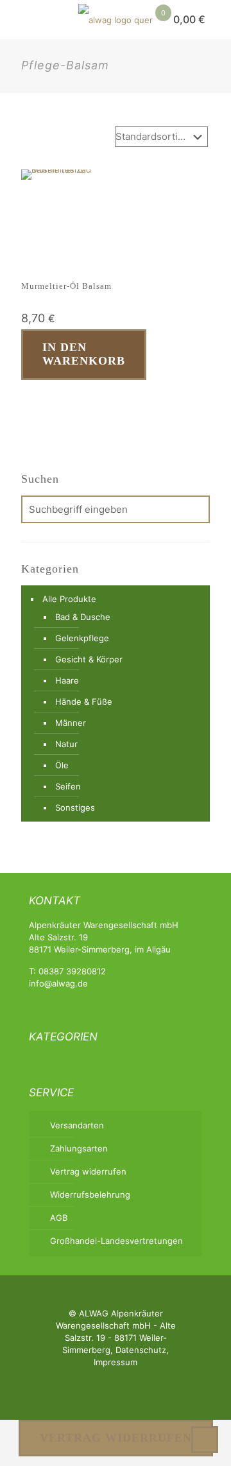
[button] (27, 401)
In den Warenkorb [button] (83, 354)
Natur (66, 744)
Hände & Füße (83, 701)
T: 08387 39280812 (67, 971)
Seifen (68, 786)
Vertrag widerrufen (88, 1171)
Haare (67, 680)
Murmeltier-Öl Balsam (66, 286)
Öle (62, 765)
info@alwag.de (58, 983)
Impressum (115, 1362)
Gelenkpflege (82, 638)
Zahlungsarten (79, 1148)
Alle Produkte (69, 599)
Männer (70, 723)
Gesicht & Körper (89, 659)
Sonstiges (75, 807)
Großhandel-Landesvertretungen (116, 1241)
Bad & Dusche (82, 617)
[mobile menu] (17, 19)
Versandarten (77, 1125)
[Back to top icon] (204, 1439)
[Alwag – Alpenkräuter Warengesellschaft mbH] (115, 19)
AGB (58, 1217)
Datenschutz (141, 1350)
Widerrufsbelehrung (90, 1194)
